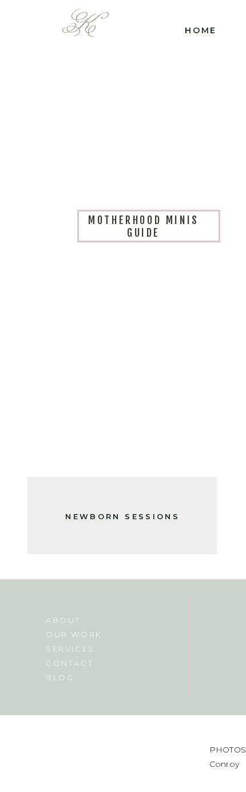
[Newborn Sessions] (122, 376)
